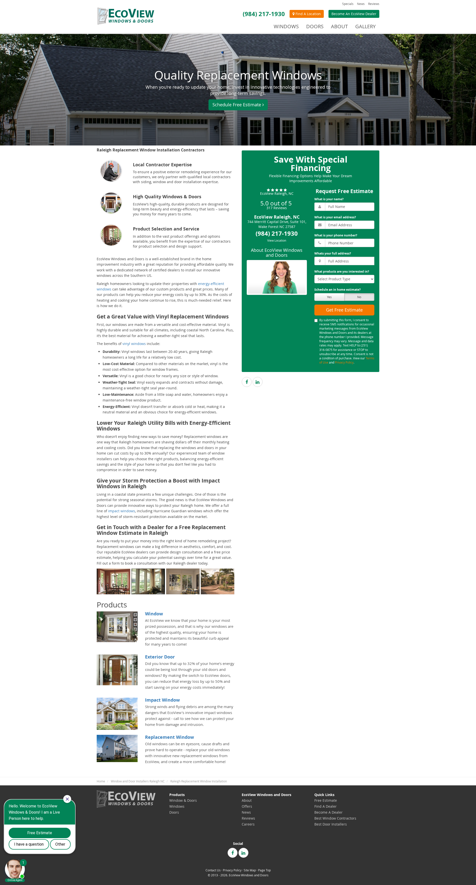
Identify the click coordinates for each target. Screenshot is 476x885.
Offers (247, 806)
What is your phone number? (335, 235)
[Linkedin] (258, 382)
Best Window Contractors (335, 818)
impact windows (121, 511)
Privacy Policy (344, 362)
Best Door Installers (330, 824)
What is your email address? (335, 217)
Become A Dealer (328, 812)
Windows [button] (286, 26)
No (359, 297)
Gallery (365, 26)
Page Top (264, 870)
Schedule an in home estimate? (337, 290)
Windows (176, 806)
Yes (329, 297)
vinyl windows (134, 343)
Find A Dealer (325, 806)
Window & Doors (183, 800)
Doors (174, 812)
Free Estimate (325, 800)
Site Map (250, 870)
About (247, 800)
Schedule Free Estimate (236, 105)
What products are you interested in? (341, 272)
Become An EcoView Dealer (353, 13)
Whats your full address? (332, 254)
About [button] (339, 26)
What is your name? (329, 199)
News (361, 4)
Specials (348, 4)
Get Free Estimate (344, 310)
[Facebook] (247, 382)
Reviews (373, 4)
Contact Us (213, 870)
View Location (276, 240)
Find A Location (308, 13)
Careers (248, 824)
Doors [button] (315, 26)
